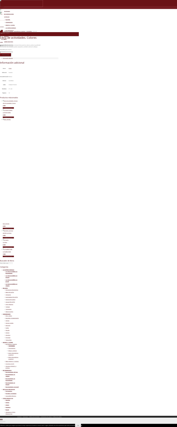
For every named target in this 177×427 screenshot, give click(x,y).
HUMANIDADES (7, 314)
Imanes (7, 402)
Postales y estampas (11, 393)
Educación (8, 325)
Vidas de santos (9, 311)
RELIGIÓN (5, 288)
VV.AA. (10, 68)
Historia (7, 332)
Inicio (1, 31)
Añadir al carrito (5, 54)
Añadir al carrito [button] (8, 108)
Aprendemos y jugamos (19, 31)
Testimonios (8, 309)
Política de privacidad (34, 416)
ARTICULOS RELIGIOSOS (9, 389)
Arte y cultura (9, 316)
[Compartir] (3, 421)
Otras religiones (9, 304)
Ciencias (7, 320)
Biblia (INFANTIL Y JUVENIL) (12, 361)
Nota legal (25, 416)
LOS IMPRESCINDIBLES (8, 270)
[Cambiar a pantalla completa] (1, 421)
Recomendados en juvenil (12, 387)
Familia (7, 328)
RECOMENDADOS (7, 370)
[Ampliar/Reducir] (0, 421)
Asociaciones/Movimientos (12, 290)
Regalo (7, 409)
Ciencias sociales (9, 323)
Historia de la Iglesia (10, 299)
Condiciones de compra (46, 416)
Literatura (8, 335)
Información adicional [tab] (8, 58)
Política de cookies (57, 416)
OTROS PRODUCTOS (8, 398)
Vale (78, 425)
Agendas (8, 400)
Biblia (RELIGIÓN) (10, 292)
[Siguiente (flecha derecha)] (1, 423)
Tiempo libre (9, 340)
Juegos (7, 405)
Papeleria (8, 407)
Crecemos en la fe (10, 364)
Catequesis (8, 294)
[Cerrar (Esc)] (4, 421)
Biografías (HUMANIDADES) (12, 318)
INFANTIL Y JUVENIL (8, 31)
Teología (8, 307)
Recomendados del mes (12, 372)
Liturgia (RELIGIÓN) (10, 302)
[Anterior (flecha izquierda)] (0, 423)
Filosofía (7, 330)
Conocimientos (11, 348)
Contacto (2, 26)
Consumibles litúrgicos (11, 396)
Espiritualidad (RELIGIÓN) (12, 297)
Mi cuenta (2, 6)
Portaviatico (9, 391)
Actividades (29, 31)
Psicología (8, 337)
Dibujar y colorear (12, 350)
